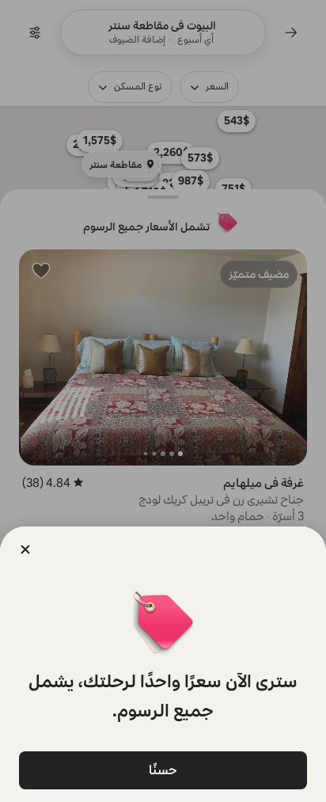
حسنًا (163, 770)
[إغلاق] (25, 549)
